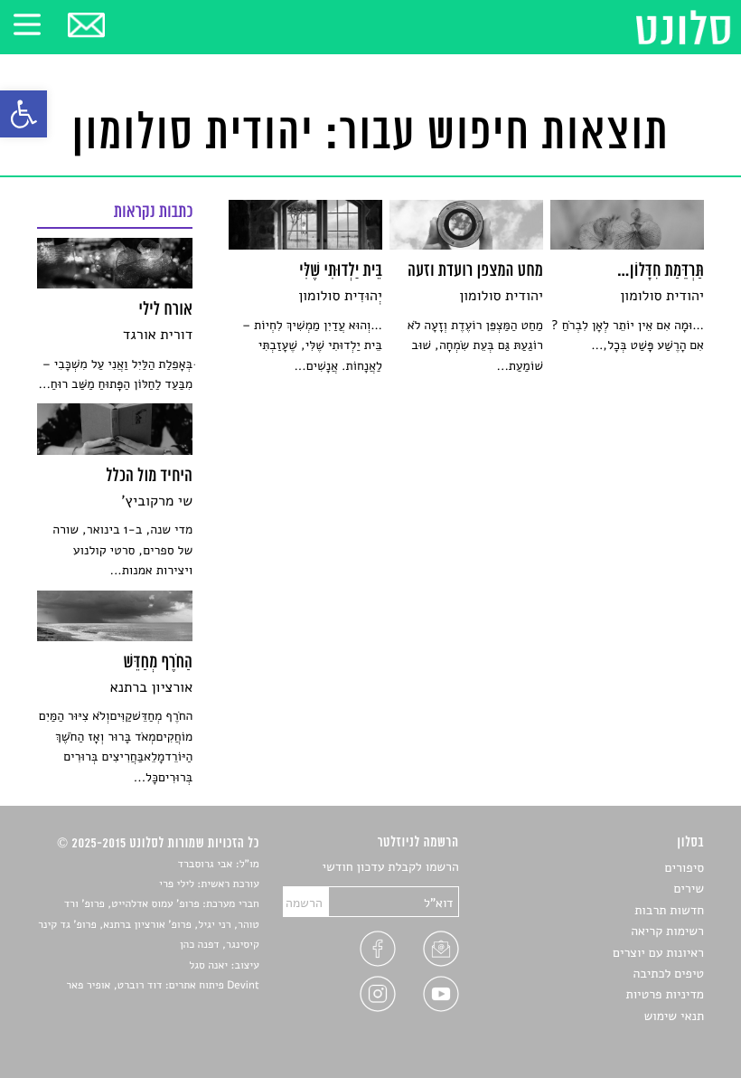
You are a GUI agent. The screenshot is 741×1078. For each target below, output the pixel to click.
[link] (23, 113)
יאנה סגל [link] (208, 966)
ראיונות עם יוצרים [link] (658, 952)
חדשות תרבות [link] (669, 910)
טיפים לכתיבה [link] (668, 973)
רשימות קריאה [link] (667, 931)
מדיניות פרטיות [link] (665, 994)
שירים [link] (688, 888)
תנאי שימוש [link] (673, 1016)
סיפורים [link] (684, 867)
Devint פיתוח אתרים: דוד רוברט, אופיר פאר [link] (162, 986)
